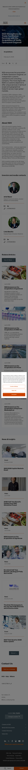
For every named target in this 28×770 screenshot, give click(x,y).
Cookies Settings (14, 386)
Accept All (14, 394)
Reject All (14, 390)
